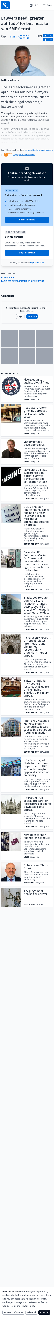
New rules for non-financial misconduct (37, 836)
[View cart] (31, 5)
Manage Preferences (13, 1312)
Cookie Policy (9, 1306)
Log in (20, 316)
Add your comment (24, 37)
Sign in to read (37, 262)
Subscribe (32, 316)
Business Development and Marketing (22, 281)
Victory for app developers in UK (34, 443)
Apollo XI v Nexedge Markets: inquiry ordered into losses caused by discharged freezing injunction (37, 727)
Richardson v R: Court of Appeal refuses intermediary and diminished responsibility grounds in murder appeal (37, 647)
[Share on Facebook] (45, 39)
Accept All (44, 1312)
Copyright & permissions (24, 154)
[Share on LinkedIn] (45, 35)
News (12, 37)
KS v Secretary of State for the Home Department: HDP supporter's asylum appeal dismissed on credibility (36, 767)
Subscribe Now (27, 219)
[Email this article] (50, 39)
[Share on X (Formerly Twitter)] (50, 35)
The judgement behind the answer (35, 892)
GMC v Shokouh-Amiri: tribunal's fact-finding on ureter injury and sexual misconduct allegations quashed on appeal (37, 516)
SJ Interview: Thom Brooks (36, 866)
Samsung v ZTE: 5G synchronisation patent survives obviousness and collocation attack (36, 476)
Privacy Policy (28, 1306)
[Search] (37, 5)
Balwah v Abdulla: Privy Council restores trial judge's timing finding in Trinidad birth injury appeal (37, 688)
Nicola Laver (11, 80)
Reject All (31, 1312)
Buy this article (27, 252)
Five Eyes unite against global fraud (36, 381)
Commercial (7, 277)
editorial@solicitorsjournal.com (39, 150)
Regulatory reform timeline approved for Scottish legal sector (35, 412)
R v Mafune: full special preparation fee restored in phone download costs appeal (37, 804)
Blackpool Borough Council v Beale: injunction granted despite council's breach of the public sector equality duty (36, 605)
